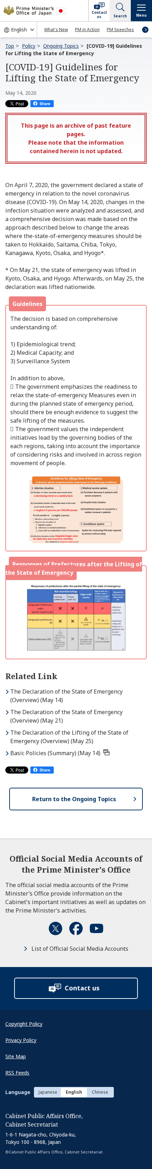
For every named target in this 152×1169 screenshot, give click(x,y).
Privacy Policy (20, 1040)
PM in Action (87, 30)
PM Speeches (120, 30)
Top (9, 45)
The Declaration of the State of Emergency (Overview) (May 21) (66, 716)
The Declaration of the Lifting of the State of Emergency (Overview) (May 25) (69, 737)
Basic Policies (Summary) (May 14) (55, 753)
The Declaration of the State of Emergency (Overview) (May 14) (66, 696)
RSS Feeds (17, 1072)
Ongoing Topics (61, 45)
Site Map (15, 1056)
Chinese (100, 1092)
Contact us (99, 14)
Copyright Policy (23, 1023)
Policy (28, 45)
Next (145, 30)
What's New (56, 30)
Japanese (48, 1092)
